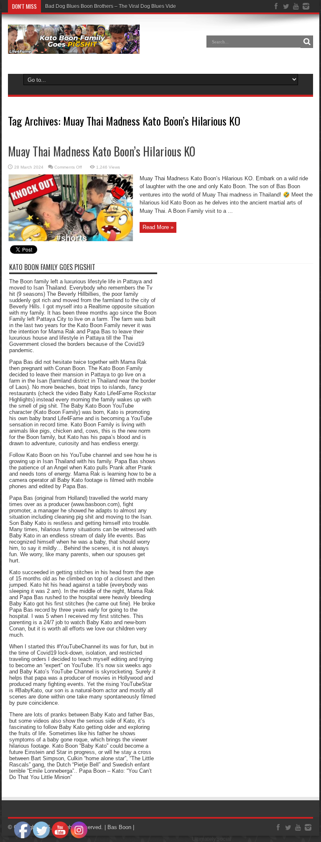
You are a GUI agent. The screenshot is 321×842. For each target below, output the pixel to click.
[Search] (307, 41)
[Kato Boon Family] (74, 48)
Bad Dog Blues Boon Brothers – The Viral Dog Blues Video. (112, 6)
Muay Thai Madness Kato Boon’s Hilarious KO (101, 151)
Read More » (158, 227)
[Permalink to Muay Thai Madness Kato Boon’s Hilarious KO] (70, 239)
